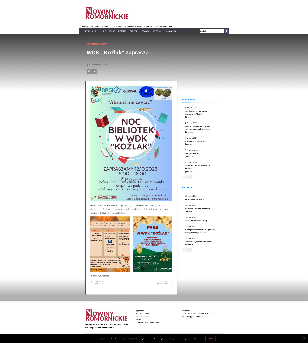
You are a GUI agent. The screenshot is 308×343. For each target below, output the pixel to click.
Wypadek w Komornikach (195, 141)
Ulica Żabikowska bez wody (196, 220)
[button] (89, 71)
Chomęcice (92, 44)
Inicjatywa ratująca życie (194, 199)
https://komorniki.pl (142, 316)
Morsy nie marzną (192, 153)
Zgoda (210, 338)
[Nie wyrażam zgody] (304, 338)
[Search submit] (226, 31)
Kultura (103, 44)
